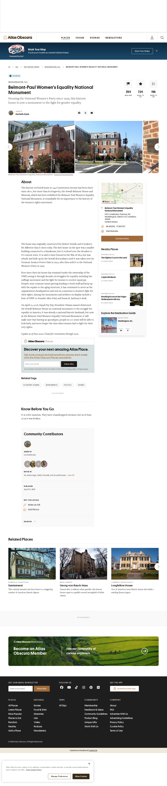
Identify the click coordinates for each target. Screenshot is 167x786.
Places (12, 700)
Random (12, 722)
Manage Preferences (59, 776)
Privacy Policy (72, 369)
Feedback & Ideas (94, 710)
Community (91, 700)
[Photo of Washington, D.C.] (109, 325)
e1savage (31, 475)
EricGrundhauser (58, 475)
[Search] (162, 38)
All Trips (62, 705)
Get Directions (122, 239)
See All (71, 475)
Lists (36, 718)
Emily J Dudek (43, 475)
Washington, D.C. (125, 321)
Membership (91, 705)
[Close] (89, 764)
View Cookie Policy (34, 770)
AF (25, 475)
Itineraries (39, 714)
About (113, 705)
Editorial (39, 700)
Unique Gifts (91, 722)
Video (37, 722)
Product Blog (91, 718)
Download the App (126, 689)
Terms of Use (84, 369)
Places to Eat (14, 718)
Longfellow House (122, 585)
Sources (28, 521)
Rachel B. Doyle (22, 114)
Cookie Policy (117, 726)
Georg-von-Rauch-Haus (74, 585)
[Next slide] (158, 147)
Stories (37, 705)
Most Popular (15, 714)
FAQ (112, 710)
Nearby (12, 726)
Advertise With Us (119, 714)
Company (115, 700)
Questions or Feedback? (83, 750)
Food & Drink (40, 710)
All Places (13, 705)
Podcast (38, 726)
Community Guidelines (96, 714)
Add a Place (14, 731)
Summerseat (15, 585)
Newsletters (40, 731)
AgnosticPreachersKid (63, 175)
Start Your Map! (142, 51)
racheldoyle (30, 455)
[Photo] (136, 260)
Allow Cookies (81, 776)
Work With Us (91, 726)
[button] (128, 84)
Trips (62, 700)
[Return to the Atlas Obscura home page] (18, 38)
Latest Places (15, 710)
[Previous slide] (9, 147)
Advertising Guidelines (121, 718)
